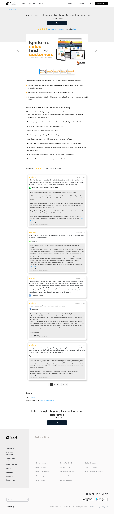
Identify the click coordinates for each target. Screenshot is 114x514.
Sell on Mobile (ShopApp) (94, 471)
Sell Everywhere (40, 463)
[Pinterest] (92, 494)
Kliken (74, 29)
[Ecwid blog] (86, 494)
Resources (72, 3)
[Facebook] (96, 494)
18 (63, 384)
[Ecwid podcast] (89, 494)
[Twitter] (99, 494)
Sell (23, 3)
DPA (60, 507)
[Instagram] (102, 494)
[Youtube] (106, 494)
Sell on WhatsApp (66, 476)
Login (89, 3)
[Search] (27, 499)
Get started (101, 3)
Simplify (32, 3)
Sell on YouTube (91, 467)
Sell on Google (65, 467)
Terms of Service (69, 507)
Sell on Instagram (41, 476)
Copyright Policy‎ (81, 507)
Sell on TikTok (40, 480)
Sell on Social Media (42, 471)
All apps (13, 9)
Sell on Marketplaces (67, 471)
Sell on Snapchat (91, 463)
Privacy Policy (53, 507)
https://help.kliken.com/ (46, 400)
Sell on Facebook (66, 463)
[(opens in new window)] (88, 499)
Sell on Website (40, 467)
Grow (41, 3)
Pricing (81, 3)
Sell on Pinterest (66, 480)
